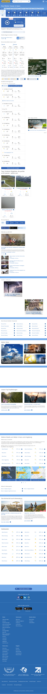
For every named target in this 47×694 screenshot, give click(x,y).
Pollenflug (36, 8)
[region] (13, 100)
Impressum (39, 681)
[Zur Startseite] (6, 1)
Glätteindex (18, 649)
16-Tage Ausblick (44, 13)
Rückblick (41, 8)
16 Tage (24, 8)
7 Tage (20, 8)
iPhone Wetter (31, 619)
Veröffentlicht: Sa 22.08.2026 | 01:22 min (8, 252)
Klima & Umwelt (18, 654)
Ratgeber (18, 645)
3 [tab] (25, 482)
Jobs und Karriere (5, 681)
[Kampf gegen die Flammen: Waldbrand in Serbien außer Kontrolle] (13, 239)
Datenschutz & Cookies (13, 681)
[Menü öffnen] (45, 1)
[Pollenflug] (43, 1)
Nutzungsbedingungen (18, 684)
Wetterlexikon (4, 659)
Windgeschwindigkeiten (20, 621)
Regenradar (30, 8)
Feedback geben (23, 23)
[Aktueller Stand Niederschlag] (37, 67)
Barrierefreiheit (10, 684)
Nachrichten (4, 648)
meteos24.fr (4, 638)
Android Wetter (31, 622)
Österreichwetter (5, 653)
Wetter (3, 617)
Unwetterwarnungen (5, 622)
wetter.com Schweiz (5, 625)
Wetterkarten (18, 617)
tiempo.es (4, 636)
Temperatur (18, 622)
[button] (13, 167)
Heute (1, 8)
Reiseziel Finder (18, 651)
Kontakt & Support (32, 681)
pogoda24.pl (4, 641)
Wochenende (15, 8)
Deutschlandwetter (5, 649)
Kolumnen (4, 621)
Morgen (5, 8)
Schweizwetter (4, 651)
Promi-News (4, 661)
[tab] (4, 86)
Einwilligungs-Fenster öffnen (23, 681)
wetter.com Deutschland (6, 624)
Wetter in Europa (5, 656)
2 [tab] (23, 482)
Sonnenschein (18, 624)
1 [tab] (21, 482)
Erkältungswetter (19, 653)
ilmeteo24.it (4, 639)
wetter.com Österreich (6, 627)
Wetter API (4, 632)
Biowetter (17, 648)
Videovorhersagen (5, 619)
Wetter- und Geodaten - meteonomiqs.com (6, 634)
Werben (3, 629)
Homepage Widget (5, 630)
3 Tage (10, 8)
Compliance (4, 684)
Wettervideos (5, 645)
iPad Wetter (31, 621)
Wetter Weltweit (5, 657)
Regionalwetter (5, 654)
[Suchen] (28, 1)
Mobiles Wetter (32, 617)
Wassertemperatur (19, 625)
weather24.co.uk (5, 642)
